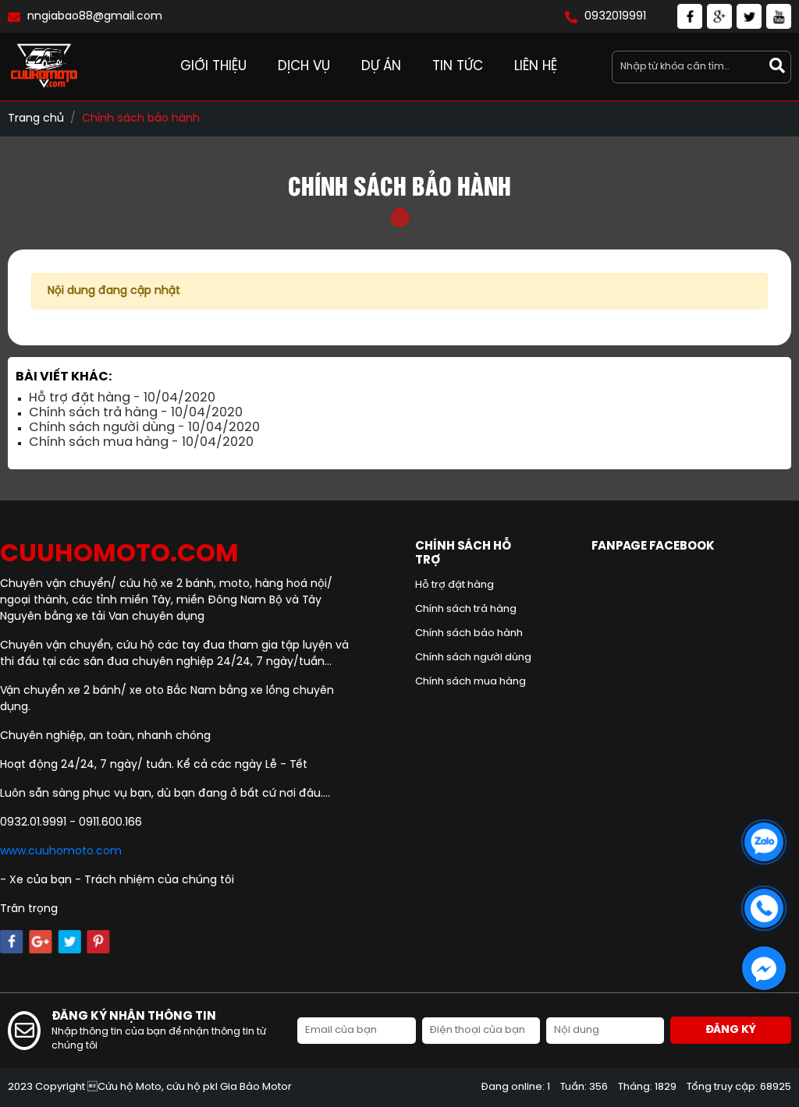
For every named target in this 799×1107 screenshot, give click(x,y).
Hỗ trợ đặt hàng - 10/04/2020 (122, 398)
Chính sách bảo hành (469, 633)
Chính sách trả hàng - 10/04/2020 (136, 412)
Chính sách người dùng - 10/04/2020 (144, 427)
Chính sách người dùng (473, 658)
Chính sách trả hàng (466, 609)
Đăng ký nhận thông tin (133, 1016)
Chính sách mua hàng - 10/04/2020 (141, 442)
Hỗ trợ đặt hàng (454, 585)
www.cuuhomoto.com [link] (61, 852)
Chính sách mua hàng (470, 682)
